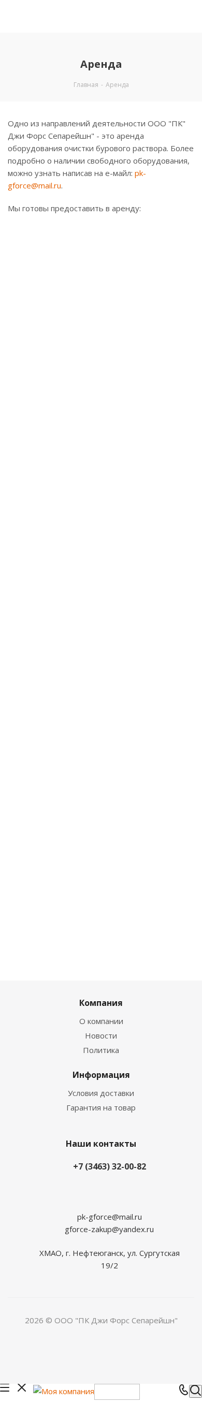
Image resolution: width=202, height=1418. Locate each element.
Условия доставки (101, 1093)
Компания (101, 1002)
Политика (101, 1050)
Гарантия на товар (101, 1107)
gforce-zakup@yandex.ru (109, 1229)
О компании (101, 1021)
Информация (101, 1074)
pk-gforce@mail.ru (109, 1216)
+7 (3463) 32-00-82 (109, 1166)
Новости (101, 1035)
